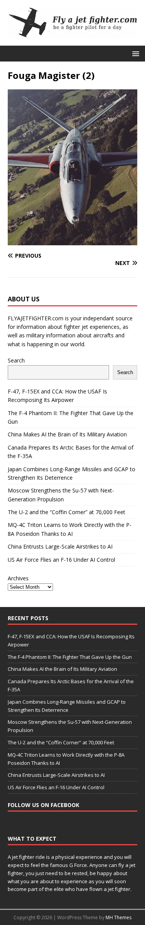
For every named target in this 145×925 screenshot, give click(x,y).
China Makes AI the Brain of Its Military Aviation (67, 434)
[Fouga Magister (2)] (72, 240)
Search (16, 360)
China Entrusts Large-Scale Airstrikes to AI (60, 546)
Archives (18, 578)
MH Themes (118, 917)
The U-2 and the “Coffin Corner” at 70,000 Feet (66, 512)
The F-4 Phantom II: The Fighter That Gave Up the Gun (70, 656)
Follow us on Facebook (43, 805)
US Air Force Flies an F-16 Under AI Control (61, 559)
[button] (134, 53)
